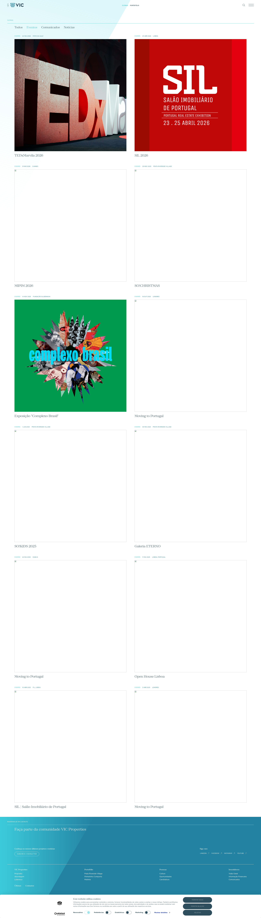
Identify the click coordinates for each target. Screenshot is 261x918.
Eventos (32, 27)
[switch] (108, 912)
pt (8, 4)
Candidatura (164, 880)
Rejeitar (197, 912)
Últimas (125, 5)
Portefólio (134, 5)
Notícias (69, 27)
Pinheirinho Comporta (93, 877)
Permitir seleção (197, 906)
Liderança (18, 880)
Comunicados (50, 27)
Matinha (87, 880)
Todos (18, 27)
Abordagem (19, 877)
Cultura (162, 874)
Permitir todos (197, 900)
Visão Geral (233, 874)
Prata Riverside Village (93, 874)
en (8, 6)
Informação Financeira (238, 877)
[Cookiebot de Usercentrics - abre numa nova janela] (60, 914)
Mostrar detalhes (161, 913)
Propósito (18, 874)
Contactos (29, 886)
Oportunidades (165, 877)
